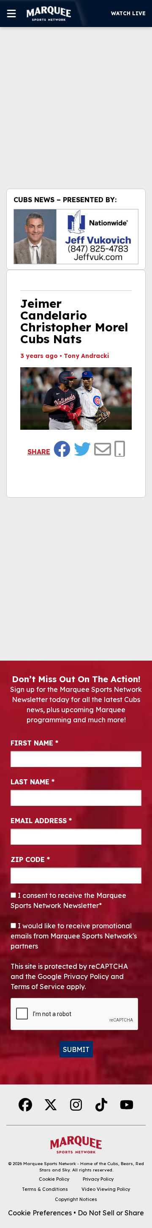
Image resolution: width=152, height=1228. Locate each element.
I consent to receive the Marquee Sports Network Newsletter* (68, 900)
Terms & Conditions (45, 1189)
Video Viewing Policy (105, 1189)
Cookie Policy (54, 1179)
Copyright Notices (76, 1199)
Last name (32, 782)
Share (38, 451)
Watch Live (128, 13)
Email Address (41, 820)
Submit (76, 1049)
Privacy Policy (98, 1179)
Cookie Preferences (40, 1213)
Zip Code (30, 859)
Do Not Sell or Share (111, 1213)
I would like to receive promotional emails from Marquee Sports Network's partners (74, 936)
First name (34, 743)
